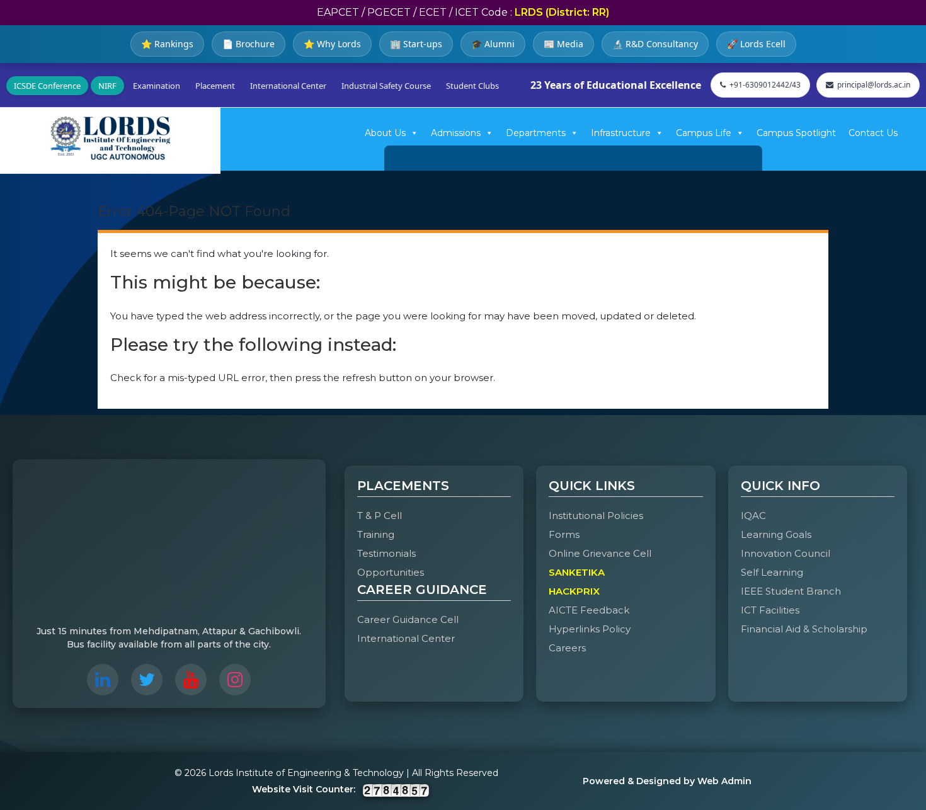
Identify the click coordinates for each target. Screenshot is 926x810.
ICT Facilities (770, 610)
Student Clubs (472, 85)
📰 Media (563, 44)
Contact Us (873, 133)
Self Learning (772, 572)
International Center (288, 85)
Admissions (456, 133)
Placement (215, 85)
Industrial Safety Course (386, 85)
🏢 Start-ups (416, 44)
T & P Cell (379, 516)
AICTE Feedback (589, 610)
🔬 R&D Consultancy (655, 44)
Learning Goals (776, 534)
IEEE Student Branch (791, 591)
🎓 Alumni (493, 44)
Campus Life (703, 133)
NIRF (107, 85)
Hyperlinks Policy (590, 629)
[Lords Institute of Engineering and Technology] (110, 138)
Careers (567, 648)
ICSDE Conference (47, 85)
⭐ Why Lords (332, 44)
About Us (385, 133)
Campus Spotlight (796, 133)
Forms (564, 534)
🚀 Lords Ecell (756, 44)
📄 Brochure (248, 44)
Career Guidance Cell (408, 619)
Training (375, 534)
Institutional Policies (596, 516)
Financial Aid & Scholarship (804, 629)
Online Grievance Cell (600, 553)
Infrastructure (621, 133)
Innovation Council (785, 553)
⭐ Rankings (167, 44)
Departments (536, 133)
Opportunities (390, 572)
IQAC (753, 516)
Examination (156, 85)
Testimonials (386, 553)
